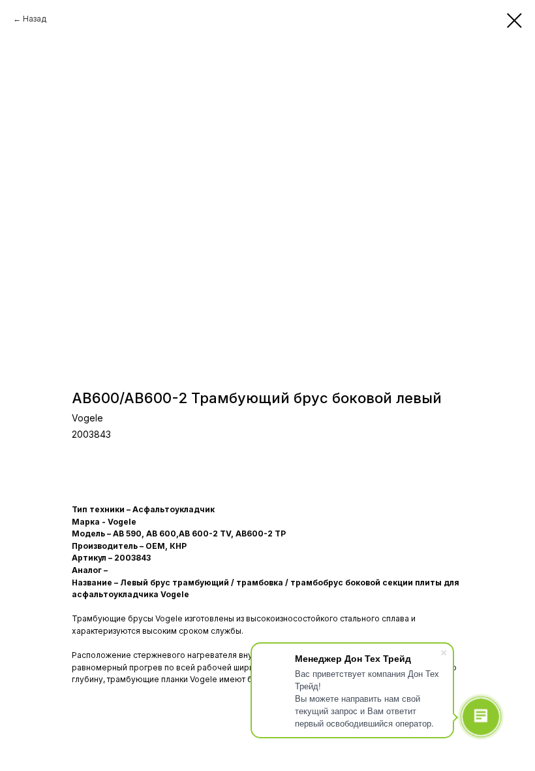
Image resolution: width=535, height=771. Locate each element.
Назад (34, 19)
